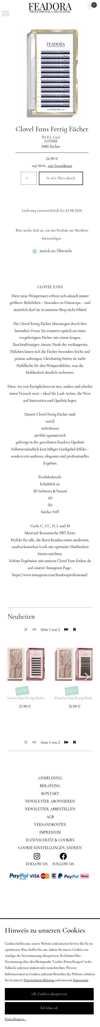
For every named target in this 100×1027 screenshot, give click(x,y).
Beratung (50, 785)
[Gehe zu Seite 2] (66, 629)
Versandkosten (50, 824)
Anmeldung (50, 778)
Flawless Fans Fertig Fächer (25, 698)
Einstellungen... (15, 1019)
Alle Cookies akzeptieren (49, 994)
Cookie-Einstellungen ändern (50, 847)
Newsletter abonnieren (50, 801)
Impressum (50, 832)
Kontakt (50, 793)
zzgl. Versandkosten (60, 166)
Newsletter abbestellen (50, 809)
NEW (22, 691)
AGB (50, 816)
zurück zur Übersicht (56, 250)
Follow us (63, 864)
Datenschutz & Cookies (50, 840)
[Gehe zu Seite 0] (34, 629)
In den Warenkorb (61, 178)
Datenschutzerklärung (39, 980)
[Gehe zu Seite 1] (25, 629)
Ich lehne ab (49, 1008)
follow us (37, 864)
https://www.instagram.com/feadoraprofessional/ (50, 574)
